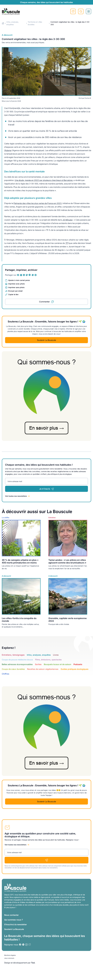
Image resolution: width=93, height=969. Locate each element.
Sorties (38, 664)
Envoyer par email (15, 291)
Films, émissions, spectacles (48, 659)
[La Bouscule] (11, 11)
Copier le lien (13, 294)
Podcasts (78, 664)
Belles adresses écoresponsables (17, 664)
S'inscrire (73, 11)
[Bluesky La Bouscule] (35, 275)
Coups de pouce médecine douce (17, 659)
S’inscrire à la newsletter (15, 924)
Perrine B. (88, 98)
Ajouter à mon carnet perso (19, 280)
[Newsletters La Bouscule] (29, 944)
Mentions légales (10, 955)
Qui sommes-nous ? (13, 920)
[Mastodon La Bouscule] (27, 275)
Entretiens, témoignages (13, 655)
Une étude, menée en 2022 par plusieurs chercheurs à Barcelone (44, 180)
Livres (56, 655)
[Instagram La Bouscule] (21, 275)
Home (3, 23)
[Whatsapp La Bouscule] (32, 275)
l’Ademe (7, 150)
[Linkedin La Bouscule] (24, 275)
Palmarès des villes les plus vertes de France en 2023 (38, 203)
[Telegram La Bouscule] (30, 275)
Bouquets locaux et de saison (57, 664)
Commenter (44, 301)
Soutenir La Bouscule (46, 340)
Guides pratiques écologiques (74, 669)
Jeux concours (9, 958)
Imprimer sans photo (16, 287)
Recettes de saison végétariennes (42, 669)
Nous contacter (11, 915)
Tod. (33, 962)
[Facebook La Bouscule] (18, 275)
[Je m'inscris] (46, 860)
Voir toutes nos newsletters (16, 496)
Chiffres (5, 674)
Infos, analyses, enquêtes (39, 655)
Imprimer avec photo (16, 284)
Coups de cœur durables (13, 669)
